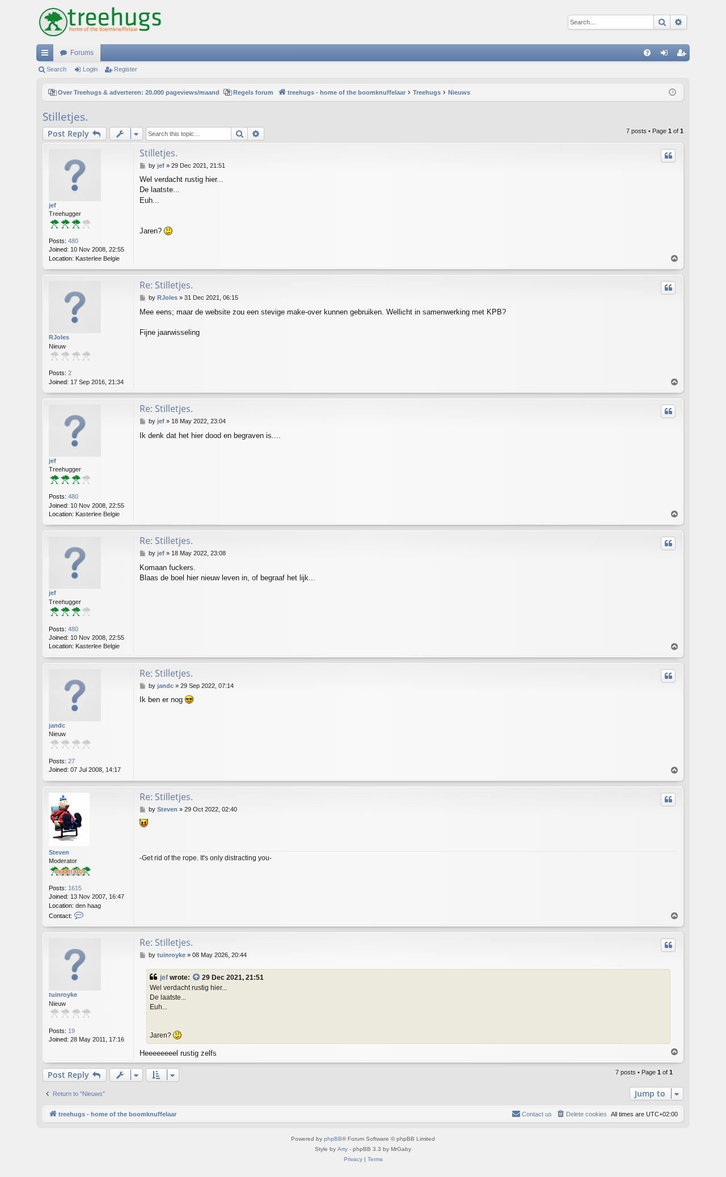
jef (52, 205)
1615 (75, 888)
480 (73, 240)
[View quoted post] (197, 977)
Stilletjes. (65, 116)
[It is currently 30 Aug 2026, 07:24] (672, 92)
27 (71, 761)
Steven (59, 852)
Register (125, 69)
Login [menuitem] (666, 55)
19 (71, 1030)
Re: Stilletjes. (166, 285)
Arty (342, 1149)
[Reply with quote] (668, 156)
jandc (57, 725)
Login (90, 69)
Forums (82, 53)
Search (56, 69)
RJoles (59, 337)
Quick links (47, 55)
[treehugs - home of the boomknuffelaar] (100, 22)
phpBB (333, 1139)
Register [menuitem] (683, 55)
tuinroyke (63, 994)
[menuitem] (647, 52)
